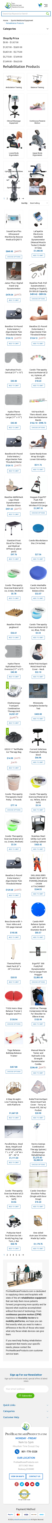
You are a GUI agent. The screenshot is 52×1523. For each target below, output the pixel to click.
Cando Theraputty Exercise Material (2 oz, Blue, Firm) (38, 627)
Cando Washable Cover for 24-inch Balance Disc (38, 588)
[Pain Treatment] (37, 181)
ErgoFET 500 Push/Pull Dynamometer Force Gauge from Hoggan (38, 969)
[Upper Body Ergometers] (37, 140)
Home (5, 20)
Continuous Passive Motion (37, 122)
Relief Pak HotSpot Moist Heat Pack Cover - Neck (38, 666)
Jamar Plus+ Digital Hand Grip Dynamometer (14, 286)
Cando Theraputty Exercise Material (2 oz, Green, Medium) (13, 839)
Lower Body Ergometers (14, 154)
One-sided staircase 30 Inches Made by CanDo (38, 1235)
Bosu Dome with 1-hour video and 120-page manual (14, 924)
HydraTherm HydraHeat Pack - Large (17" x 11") (14, 414)
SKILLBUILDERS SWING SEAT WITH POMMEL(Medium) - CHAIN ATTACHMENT (38, 881)
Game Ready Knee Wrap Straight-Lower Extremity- (38, 456)
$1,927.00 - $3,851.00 (12, 47)
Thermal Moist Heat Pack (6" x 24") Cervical (14, 966)
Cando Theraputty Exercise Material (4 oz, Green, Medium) (13, 588)
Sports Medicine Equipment (22, 20)
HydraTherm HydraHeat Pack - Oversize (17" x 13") (13, 666)
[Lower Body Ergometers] (13, 140)
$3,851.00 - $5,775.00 (12, 52)
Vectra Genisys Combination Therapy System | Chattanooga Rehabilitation (38, 1149)
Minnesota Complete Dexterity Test (38, 706)
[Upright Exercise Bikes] (13, 165)
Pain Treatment (37, 188)
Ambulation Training (14, 87)
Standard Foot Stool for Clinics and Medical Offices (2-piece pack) (13, 546)
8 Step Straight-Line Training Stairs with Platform (14, 1102)
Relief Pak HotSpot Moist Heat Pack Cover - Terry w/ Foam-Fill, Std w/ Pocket (38, 1104)
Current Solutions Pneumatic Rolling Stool (38, 752)
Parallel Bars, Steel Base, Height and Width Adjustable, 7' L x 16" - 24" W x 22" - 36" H (14, 1149)
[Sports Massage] (13, 181)
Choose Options (14, 257)
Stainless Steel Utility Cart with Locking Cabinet (38, 839)
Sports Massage (13, 188)
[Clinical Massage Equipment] (13, 106)
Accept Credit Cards (24, 1499)
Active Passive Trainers (37, 171)
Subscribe (26, 1395)
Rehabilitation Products (15, 23)
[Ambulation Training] (13, 79)
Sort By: (24, 203)
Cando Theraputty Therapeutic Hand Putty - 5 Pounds (13, 797)
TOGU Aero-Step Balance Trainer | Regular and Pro (14, 1011)
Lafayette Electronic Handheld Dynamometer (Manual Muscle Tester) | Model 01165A (38, 239)
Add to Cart (38, 255)
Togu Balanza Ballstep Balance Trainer (14, 1053)
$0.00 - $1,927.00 (10, 42)
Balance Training (37, 87)
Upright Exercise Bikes (14, 171)
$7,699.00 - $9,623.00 (12, 61)
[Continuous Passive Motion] (37, 106)
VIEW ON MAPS (17, 1476)
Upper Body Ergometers (37, 154)
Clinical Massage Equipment (14, 122)
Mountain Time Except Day (26, 1446)
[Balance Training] (37, 79)
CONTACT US (34, 1476)
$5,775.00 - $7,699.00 (12, 57)
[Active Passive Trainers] (37, 165)
